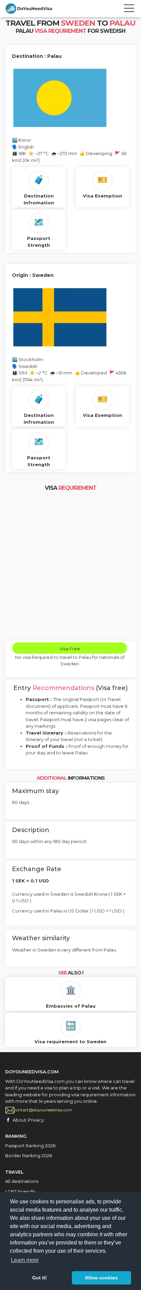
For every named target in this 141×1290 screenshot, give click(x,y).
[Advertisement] (70, 566)
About (19, 1120)
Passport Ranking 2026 (30, 1145)
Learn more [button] (25, 1260)
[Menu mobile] (129, 9)
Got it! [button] (39, 1277)
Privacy (36, 1120)
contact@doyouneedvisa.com (43, 1109)
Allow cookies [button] (101, 1277)
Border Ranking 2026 (28, 1155)
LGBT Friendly (20, 1191)
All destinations (21, 1181)
